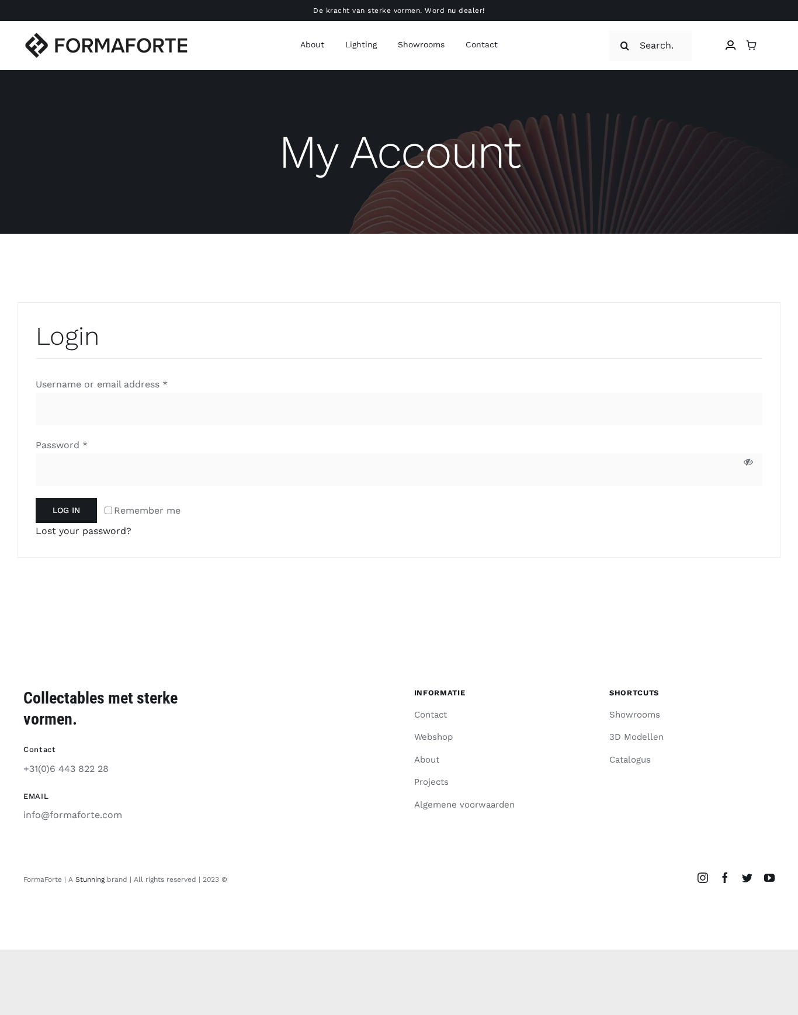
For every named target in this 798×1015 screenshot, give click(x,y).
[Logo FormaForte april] (106, 36)
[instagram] (703, 877)
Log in (66, 510)
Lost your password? (83, 530)
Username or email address (102, 384)
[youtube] (769, 877)
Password (62, 445)
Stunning (90, 879)
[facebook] (725, 877)
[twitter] (747, 877)
